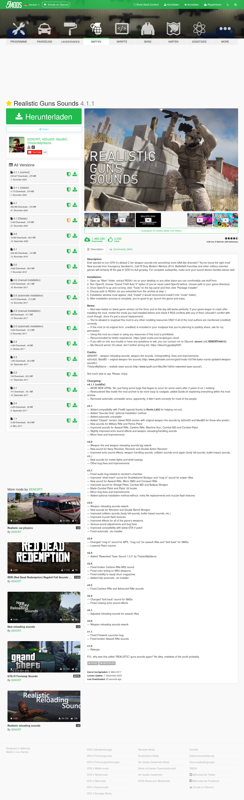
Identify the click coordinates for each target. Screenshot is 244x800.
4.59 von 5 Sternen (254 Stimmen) (222, 242)
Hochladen (172, 4)
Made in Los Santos (17, 752)
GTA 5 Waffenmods (98, 768)
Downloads (97, 241)
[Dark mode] (228, 4)
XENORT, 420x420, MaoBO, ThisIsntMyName (47, 141)
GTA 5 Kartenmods (97, 787)
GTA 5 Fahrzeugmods (99, 756)
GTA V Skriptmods (97, 774)
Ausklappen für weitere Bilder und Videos (161, 230)
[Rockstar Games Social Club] (33, 147)
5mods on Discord (202, 787)
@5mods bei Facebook (205, 781)
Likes (116, 241)
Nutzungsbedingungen (202, 762)
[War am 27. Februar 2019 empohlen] (9, 103)
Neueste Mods (146, 749)
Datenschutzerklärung (202, 756)
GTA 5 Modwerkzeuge (99, 749)
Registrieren (214, 4)
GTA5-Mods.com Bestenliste (154, 781)
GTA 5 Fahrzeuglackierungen (103, 762)
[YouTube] (29, 147)
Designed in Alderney (18, 748)
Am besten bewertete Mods (153, 762)
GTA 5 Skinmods (96, 781)
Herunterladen (47, 116)
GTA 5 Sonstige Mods (99, 793)
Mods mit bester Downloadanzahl (157, 768)
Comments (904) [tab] (122, 249)
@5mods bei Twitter (203, 774)
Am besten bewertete (150, 774)
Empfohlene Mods (148, 756)
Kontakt (194, 749)
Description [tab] (96, 249)
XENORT (35, 489)
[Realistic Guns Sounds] (161, 159)
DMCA (193, 768)
